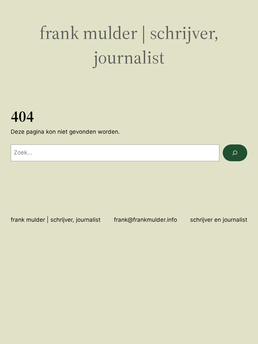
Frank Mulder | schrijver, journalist (55, 219)
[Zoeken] (235, 153)
